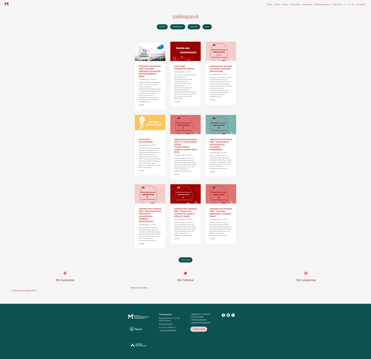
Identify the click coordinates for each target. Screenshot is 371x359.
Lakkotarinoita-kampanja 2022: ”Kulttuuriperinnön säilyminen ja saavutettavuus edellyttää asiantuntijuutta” (150, 215)
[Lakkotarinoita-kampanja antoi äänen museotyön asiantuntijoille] (221, 52)
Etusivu (269, 4)
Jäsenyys (285, 4)
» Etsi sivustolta (197, 317)
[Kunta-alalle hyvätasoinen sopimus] (185, 52)
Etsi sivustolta (360, 4)
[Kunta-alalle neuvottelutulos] (150, 122)
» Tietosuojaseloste (198, 320)
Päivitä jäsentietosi (168, 330)
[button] (185, 259)
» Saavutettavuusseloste (200, 323)
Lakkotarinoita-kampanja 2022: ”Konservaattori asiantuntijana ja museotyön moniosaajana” (221, 144)
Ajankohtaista (307, 4)
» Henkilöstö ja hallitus (200, 314)
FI (345, 4)
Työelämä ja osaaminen (322, 4)
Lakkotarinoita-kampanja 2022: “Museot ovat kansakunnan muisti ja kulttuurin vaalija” (185, 212)
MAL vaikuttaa (295, 4)
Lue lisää (141, 105)
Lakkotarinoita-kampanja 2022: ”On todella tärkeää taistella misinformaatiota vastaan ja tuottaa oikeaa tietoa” (185, 145)
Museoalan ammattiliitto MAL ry (24, 290)
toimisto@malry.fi (166, 324)
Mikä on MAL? (337, 4)
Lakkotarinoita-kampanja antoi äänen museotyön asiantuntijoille (221, 68)
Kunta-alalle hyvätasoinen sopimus (184, 67)
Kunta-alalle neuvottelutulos (146, 140)
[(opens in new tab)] (136, 329)
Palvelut (277, 4)
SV (349, 4)
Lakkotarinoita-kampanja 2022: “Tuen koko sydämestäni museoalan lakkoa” (221, 212)
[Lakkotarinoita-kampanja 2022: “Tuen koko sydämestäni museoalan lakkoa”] (221, 195)
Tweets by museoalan (138, 288)
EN (353, 4)
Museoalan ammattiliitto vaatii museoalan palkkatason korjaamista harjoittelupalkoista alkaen (150, 71)
